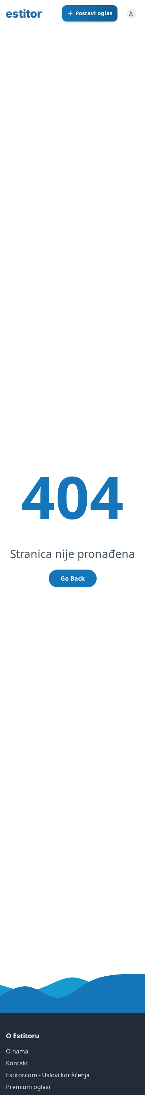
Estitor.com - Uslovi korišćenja (48, 1075)
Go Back (73, 578)
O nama (17, 1051)
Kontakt (17, 1063)
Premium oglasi (28, 1087)
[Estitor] (24, 13)
